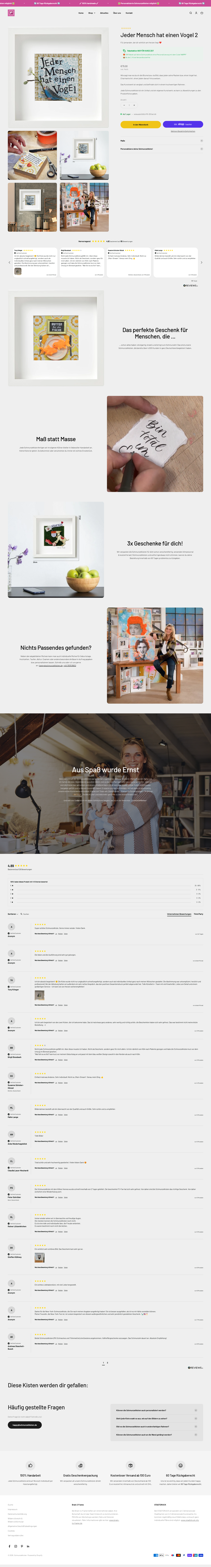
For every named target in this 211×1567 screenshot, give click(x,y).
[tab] (179, 914)
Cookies (11, 1531)
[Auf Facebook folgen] (9, 1546)
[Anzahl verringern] (124, 105)
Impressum (12, 1509)
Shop (90, 13)
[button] (9, 262)
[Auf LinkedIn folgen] (28, 1546)
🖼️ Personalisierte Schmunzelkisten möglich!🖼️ (22, 3)
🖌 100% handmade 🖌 (117, 3)
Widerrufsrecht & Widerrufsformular (16, 1520)
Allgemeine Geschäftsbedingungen (22, 1526)
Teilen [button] (66, 933)
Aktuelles (104, 13)
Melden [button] (60, 933)
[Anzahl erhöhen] (134, 105)
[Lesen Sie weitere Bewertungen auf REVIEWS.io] (190, 286)
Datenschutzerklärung (17, 1514)
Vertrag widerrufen (15, 1535)
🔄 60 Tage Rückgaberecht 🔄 (76, 3)
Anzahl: (124, 100)
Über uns (117, 13)
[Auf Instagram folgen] (15, 1546)
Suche (10, 1504)
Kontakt (129, 13)
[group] (20, 866)
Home (81, 13)
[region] (105, 262)
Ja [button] (56, 933)
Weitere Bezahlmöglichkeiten (183, 131)
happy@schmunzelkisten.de (25, 1425)
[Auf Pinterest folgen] (22, 1546)
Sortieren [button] (12, 914)
